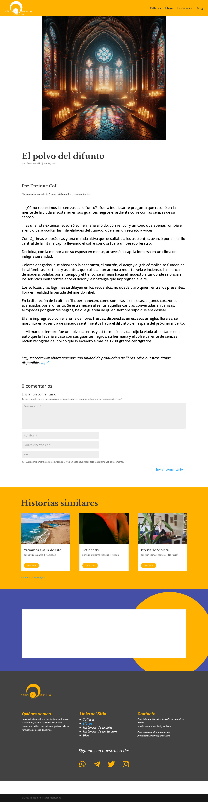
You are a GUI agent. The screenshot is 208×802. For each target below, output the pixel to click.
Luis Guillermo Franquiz (97, 554)
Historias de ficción (97, 727)
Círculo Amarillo (33, 163)
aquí (45, 362)
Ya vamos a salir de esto (43, 550)
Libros (169, 8)
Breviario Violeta (155, 550)
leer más (31, 565)
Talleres (155, 8)
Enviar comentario (169, 469)
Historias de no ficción (100, 731)
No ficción (51, 554)
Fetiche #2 (90, 550)
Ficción (115, 554)
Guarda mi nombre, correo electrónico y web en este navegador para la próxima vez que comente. (74, 461)
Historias (183, 8)
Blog (200, 8)
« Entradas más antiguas (33, 577)
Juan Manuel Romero (155, 554)
